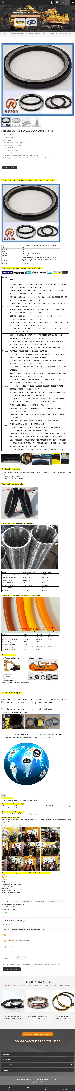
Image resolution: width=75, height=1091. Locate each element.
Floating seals (16, 901)
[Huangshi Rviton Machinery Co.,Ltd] (3, 2)
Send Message (11, 969)
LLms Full (43, 1082)
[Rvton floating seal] (37, 18)
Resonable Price (51, 901)
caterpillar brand (27, 901)
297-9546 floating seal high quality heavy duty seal (37, 1017)
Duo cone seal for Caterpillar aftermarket (28, 33)
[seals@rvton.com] (3, 913)
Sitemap (31, 1082)
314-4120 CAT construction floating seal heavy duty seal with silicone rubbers (62, 1017)
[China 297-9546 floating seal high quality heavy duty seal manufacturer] (37, 1001)
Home (7, 33)
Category (13, 33)
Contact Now (9, 167)
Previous (2, 1004)
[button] (34, 29)
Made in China (40, 901)
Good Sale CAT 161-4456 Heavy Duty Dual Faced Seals (27, 929)
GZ (60, 901)
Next (72, 1004)
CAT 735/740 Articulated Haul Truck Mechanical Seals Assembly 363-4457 (13, 1017)
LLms (37, 1082)
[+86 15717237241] (6, 913)
